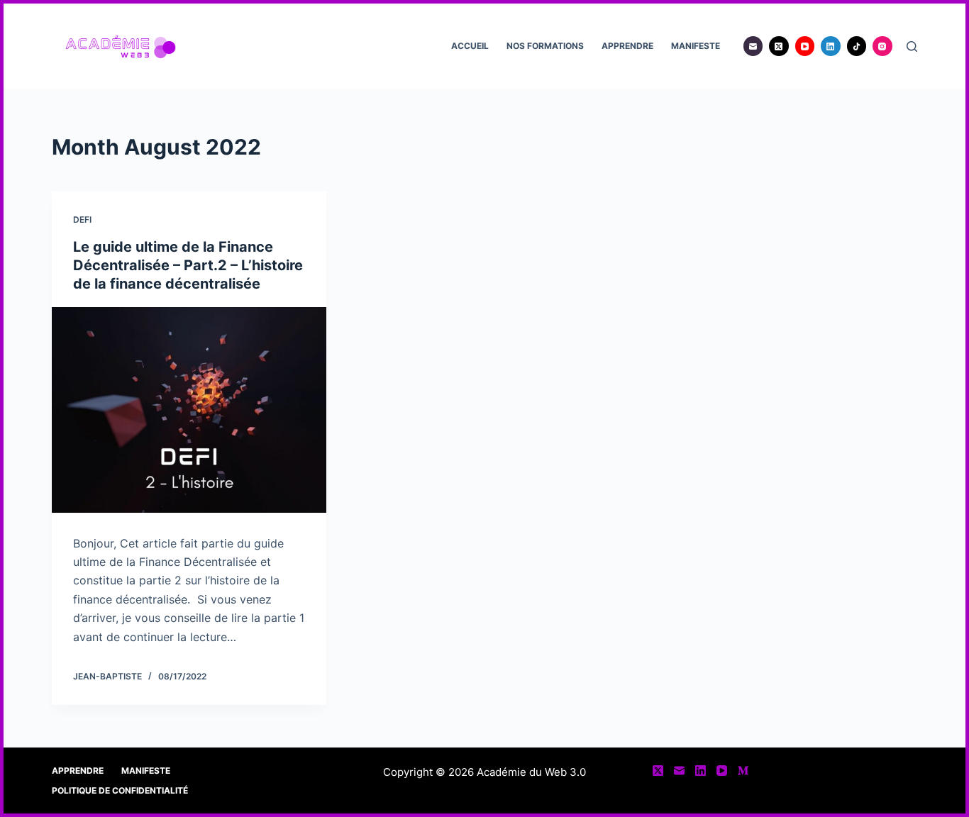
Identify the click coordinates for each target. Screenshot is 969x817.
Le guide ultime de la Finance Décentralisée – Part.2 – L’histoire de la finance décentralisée (188, 265)
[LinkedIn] (831, 46)
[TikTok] (857, 46)
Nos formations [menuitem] (545, 45)
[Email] (753, 46)
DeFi (82, 219)
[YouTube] (805, 46)
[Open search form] (912, 46)
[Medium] (743, 770)
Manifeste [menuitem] (695, 45)
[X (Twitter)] (779, 46)
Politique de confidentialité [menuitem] (120, 790)
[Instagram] (882, 46)
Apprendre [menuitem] (627, 45)
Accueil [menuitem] (470, 45)
